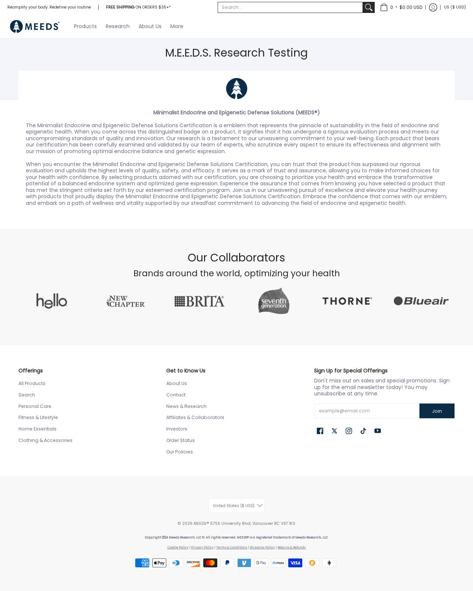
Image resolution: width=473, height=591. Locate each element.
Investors (176, 429)
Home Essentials (37, 429)
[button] (401, 7)
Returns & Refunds (292, 547)
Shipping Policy (262, 547)
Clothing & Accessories (45, 440)
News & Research (186, 406)
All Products (31, 383)
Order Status (180, 440)
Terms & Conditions (231, 547)
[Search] (369, 7)
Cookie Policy (177, 547)
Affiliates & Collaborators (195, 417)
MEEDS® (201, 523)
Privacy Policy (202, 547)
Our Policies (179, 452)
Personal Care (34, 406)
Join (437, 411)
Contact (176, 395)
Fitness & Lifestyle (38, 417)
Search (26, 395)
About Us (176, 383)
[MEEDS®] (35, 26)
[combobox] (290, 7)
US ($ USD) (455, 7)
